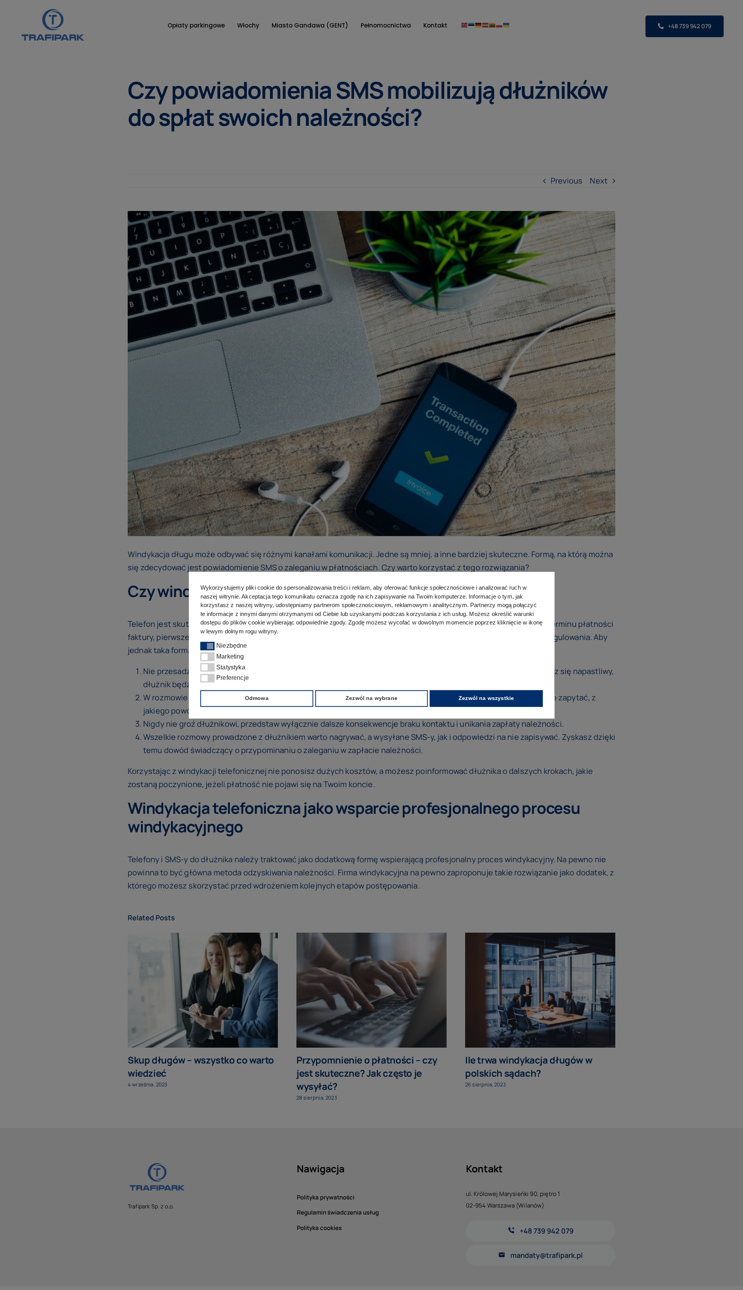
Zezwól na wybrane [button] (371, 698)
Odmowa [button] (257, 698)
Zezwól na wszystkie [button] (486, 698)
